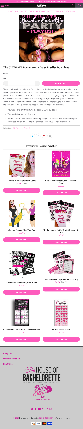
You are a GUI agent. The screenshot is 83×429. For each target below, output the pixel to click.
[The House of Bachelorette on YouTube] (39, 409)
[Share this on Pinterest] (44, 136)
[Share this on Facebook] (38, 136)
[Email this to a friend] (49, 136)
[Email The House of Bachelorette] (50, 409)
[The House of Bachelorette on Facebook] (35, 409)
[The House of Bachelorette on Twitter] (32, 409)
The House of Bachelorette (28, 418)
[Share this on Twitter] (32, 136)
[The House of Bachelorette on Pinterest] (43, 409)
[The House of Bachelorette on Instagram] (47, 409)
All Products (18, 128)
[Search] (73, 5)
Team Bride (28, 128)
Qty (4, 79)
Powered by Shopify (63, 418)
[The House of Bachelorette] (41, 5)
